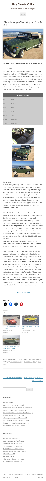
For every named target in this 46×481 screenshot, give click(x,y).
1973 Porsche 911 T (9, 402)
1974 (19, 359)
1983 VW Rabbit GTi (9, 456)
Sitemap (9, 477)
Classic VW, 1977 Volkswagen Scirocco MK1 (16, 423)
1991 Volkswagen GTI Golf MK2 (12, 446)
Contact (16, 477)
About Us (10, 474)
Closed (24, 359)
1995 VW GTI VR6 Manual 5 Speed (13, 405)
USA (32, 359)
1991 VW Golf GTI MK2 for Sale (12, 462)
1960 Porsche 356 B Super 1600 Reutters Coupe (17, 408)
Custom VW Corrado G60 (12, 378)
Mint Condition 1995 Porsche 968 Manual (16, 420)
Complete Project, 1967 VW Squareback (15, 410)
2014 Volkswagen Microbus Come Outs (15, 451)
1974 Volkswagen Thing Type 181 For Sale (11, 347)
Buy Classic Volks (23, 4)
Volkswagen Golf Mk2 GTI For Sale (13, 459)
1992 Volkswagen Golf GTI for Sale (13, 441)
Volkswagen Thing (16, 362)
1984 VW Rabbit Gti (9, 454)
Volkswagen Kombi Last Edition (12, 444)
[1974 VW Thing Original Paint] (30, 320)
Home (4, 474)
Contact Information (23, 293)
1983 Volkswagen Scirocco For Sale (13, 415)
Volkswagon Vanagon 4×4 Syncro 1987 (15, 418)
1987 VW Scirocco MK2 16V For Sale (14, 426)
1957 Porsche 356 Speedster (11, 438)
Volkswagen (38, 359)
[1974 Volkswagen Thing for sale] (11, 320)
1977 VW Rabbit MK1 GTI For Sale (13, 449)
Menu (23, 14)
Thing (28, 359)
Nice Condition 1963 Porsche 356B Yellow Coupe (18, 413)
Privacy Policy (18, 474)
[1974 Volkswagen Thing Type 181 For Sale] (11, 340)
